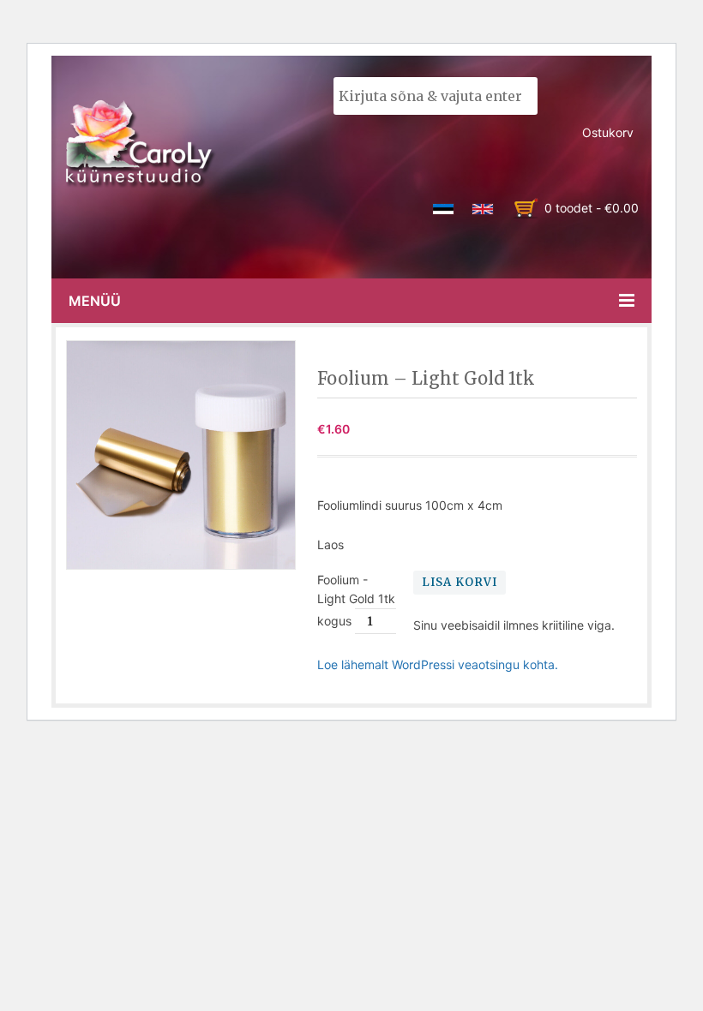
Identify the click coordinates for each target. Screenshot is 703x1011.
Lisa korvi (459, 582)
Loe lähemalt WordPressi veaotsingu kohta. (437, 664)
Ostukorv (608, 132)
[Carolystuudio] (140, 143)
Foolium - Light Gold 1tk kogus (356, 600)
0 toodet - (591, 207)
